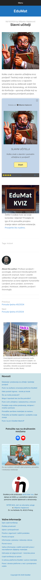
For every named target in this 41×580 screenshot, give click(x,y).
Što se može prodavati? (10, 395)
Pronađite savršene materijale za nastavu (17, 411)
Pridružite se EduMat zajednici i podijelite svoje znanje (19, 416)
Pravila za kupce (8, 537)
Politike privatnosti (9, 526)
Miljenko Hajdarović (27, 21)
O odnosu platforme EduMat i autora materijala (19, 560)
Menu (20, 3)
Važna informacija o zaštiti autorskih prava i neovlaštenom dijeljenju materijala (18, 548)
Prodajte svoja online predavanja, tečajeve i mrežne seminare (18, 406)
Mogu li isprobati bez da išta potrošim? (16, 398)
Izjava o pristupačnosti (10, 530)
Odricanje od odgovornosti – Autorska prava (18, 553)
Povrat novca (7, 544)
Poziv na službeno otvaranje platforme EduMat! (19, 388)
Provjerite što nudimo (15, 228)
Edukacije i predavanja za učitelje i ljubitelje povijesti (18, 383)
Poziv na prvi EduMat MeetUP (13, 421)
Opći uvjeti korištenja (10, 523)
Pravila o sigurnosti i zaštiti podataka (15, 533)
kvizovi (10, 243)
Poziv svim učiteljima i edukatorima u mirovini (19, 402)
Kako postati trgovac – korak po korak (16, 391)
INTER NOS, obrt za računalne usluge (20, 505)
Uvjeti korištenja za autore (11, 557)
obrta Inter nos (28, 494)
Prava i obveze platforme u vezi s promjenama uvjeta (19, 565)
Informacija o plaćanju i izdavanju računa (17, 540)
